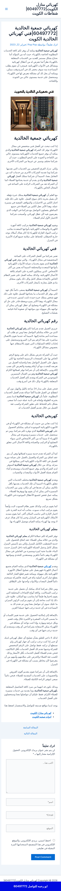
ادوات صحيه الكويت (41, 716)
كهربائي (47, 566)
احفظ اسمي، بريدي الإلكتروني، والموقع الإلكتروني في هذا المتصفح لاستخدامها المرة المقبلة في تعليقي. (33, 844)
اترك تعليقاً (52, 44)
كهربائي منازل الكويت (40, 713)
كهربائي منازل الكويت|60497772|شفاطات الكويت (42, 9)
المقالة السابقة (30, 727)
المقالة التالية (30, 733)
